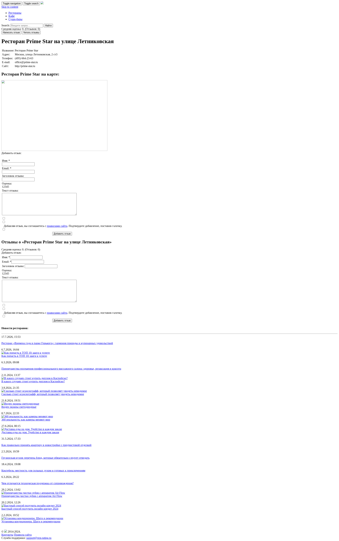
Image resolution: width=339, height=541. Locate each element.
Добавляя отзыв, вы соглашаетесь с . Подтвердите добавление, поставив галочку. (63, 225)
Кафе (11, 16)
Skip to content (9, 6)
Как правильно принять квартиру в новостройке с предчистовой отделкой (46, 445)
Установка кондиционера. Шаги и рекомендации (30, 521)
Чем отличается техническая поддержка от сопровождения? (37, 483)
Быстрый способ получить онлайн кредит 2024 (29, 508)
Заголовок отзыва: (13, 175)
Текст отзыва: (10, 190)
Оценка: (7, 183)
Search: (5, 25)
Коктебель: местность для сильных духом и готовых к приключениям (43, 470)
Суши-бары (15, 19)
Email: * (6, 168)
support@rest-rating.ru (38, 537)
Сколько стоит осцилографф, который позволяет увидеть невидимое (42, 394)
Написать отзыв (11, 32)
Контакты (7, 534)
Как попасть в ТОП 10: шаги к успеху (24, 355)
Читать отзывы (31, 32)
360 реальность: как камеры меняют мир (25, 419)
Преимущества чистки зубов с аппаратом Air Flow (31, 495)
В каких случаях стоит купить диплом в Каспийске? (33, 381)
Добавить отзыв (62, 233)
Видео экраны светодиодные (18, 406)
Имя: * (6, 160)
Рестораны (14, 12)
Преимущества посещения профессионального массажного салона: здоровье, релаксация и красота (61, 368)
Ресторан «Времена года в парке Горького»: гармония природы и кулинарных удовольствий (57, 343)
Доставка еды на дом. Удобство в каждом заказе (30, 432)
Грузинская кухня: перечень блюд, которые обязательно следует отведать (45, 457)
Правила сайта (23, 534)
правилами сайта (57, 225)
